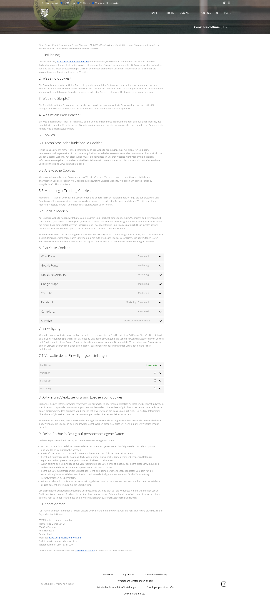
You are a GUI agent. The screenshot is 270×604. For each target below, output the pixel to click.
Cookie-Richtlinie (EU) (135, 593)
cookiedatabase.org (85, 550)
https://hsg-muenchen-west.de (73, 61)
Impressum (128, 574)
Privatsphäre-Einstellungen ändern (135, 580)
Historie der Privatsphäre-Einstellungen (116, 587)
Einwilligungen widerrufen (160, 587)
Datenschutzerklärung (155, 574)
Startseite (108, 574)
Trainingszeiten (208, 13)
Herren (169, 13)
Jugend (184, 13)
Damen (155, 13)
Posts (227, 13)
